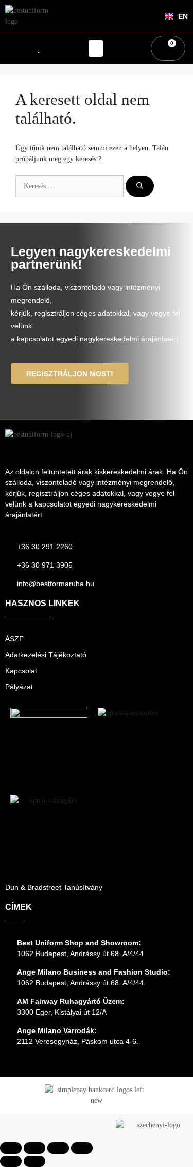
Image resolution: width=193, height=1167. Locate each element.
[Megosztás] (58, 1148)
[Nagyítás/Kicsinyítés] (11, 1148)
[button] (96, 48)
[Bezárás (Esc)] (82, 1148)
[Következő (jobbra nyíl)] (34, 1161)
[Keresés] (140, 186)
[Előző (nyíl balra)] (11, 1161)
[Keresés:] (70, 186)
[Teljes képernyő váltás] (34, 1148)
